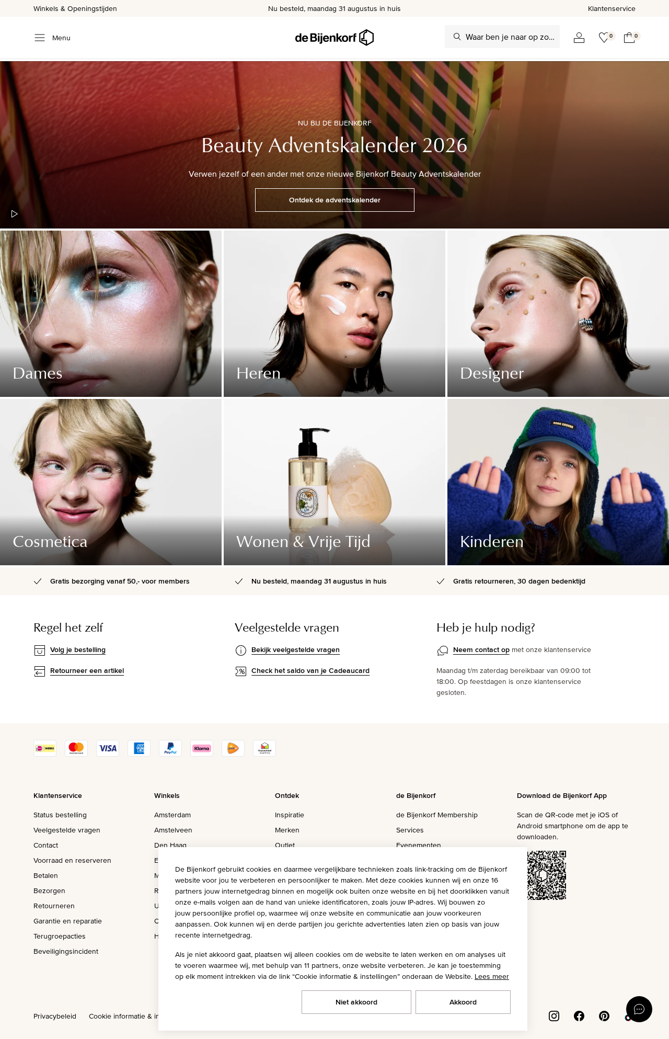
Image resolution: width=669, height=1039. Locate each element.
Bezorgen (49, 890)
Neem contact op (481, 649)
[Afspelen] (14, 213)
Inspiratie (289, 814)
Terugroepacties (59, 936)
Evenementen (418, 845)
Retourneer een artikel (87, 670)
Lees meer (492, 976)
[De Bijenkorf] (334, 38)
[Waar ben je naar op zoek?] (457, 36)
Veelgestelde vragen (66, 830)
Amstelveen (173, 830)
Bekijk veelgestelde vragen (295, 649)
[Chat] (639, 1009)
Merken (287, 830)
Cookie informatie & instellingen (140, 1016)
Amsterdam (172, 814)
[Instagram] (554, 1015)
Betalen (45, 875)
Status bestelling (60, 814)
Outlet (285, 845)
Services (410, 830)
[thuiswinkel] (264, 754)
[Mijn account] (579, 37)
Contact (45, 845)
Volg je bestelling (78, 649)
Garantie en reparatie (67, 921)
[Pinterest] (604, 1015)
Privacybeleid (54, 1016)
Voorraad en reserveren (72, 860)
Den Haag (170, 845)
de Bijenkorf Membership (437, 814)
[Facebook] (579, 1015)
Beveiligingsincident (65, 951)
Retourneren (54, 905)
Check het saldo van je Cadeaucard (310, 670)
